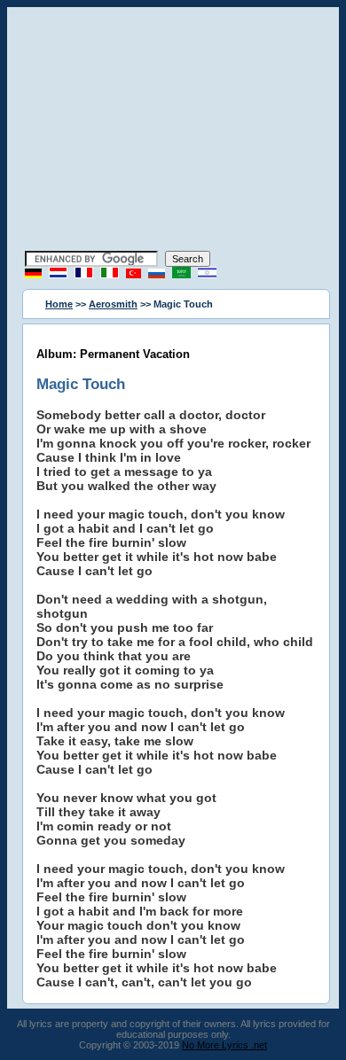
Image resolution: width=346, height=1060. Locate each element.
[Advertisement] (173, 131)
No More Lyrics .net (224, 1045)
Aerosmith (113, 304)
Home (59, 304)
